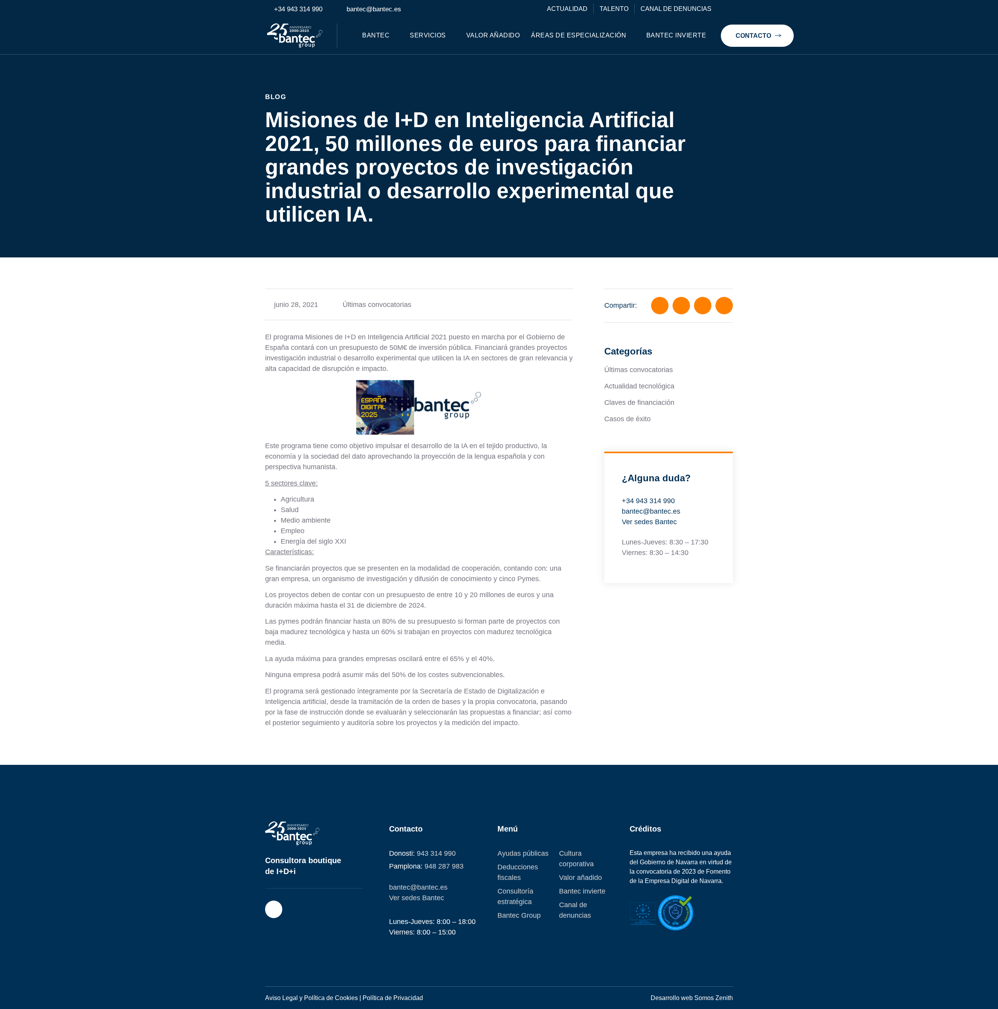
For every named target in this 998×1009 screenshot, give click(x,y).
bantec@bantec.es (651, 511)
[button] (660, 305)
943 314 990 (436, 853)
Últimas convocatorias (377, 305)
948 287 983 (444, 866)
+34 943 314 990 (648, 501)
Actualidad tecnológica (639, 386)
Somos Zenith (713, 998)
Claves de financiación (639, 402)
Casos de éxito (627, 419)
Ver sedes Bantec (649, 522)
